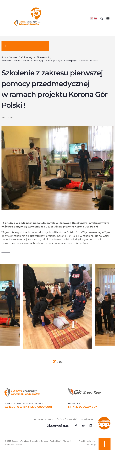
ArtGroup (91, 444)
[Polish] (95, 18)
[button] (108, 18)
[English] (91, 18)
